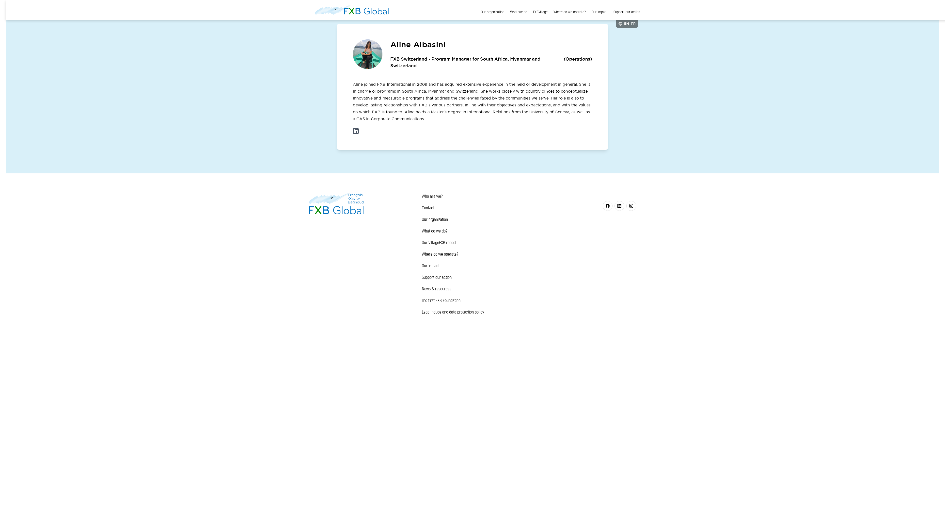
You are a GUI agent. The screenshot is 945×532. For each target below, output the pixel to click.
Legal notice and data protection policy (453, 312)
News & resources (436, 289)
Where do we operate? (569, 12)
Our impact (600, 12)
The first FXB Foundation (441, 300)
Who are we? (432, 196)
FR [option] (633, 23)
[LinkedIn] (356, 131)
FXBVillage (540, 12)
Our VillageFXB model (439, 242)
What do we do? (434, 231)
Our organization (492, 12)
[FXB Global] (352, 10)
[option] (633, 23)
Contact (428, 208)
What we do (518, 12)
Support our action (627, 12)
